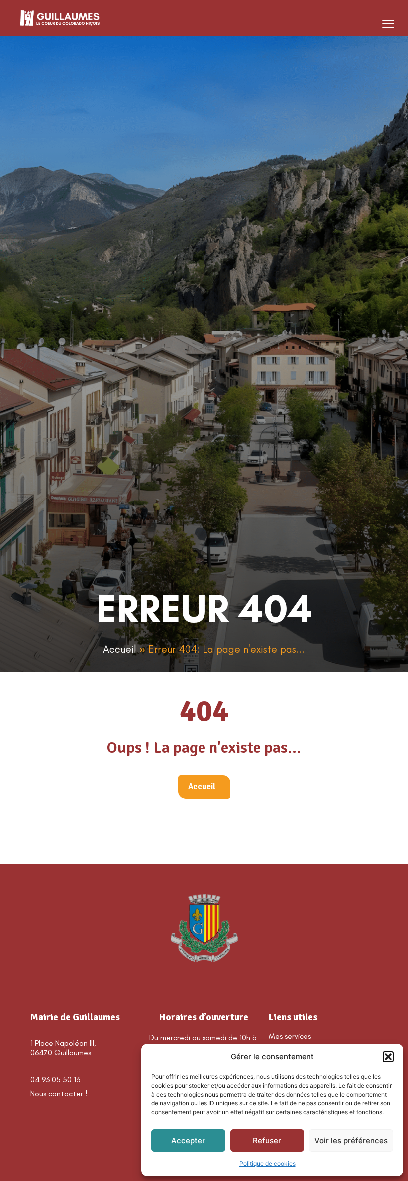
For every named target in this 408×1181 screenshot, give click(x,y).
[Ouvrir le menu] (388, 24)
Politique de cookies (267, 1163)
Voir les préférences (351, 1140)
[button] (388, 1057)
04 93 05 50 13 (55, 1079)
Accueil (119, 649)
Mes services (290, 1036)
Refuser (267, 1140)
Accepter (188, 1140)
